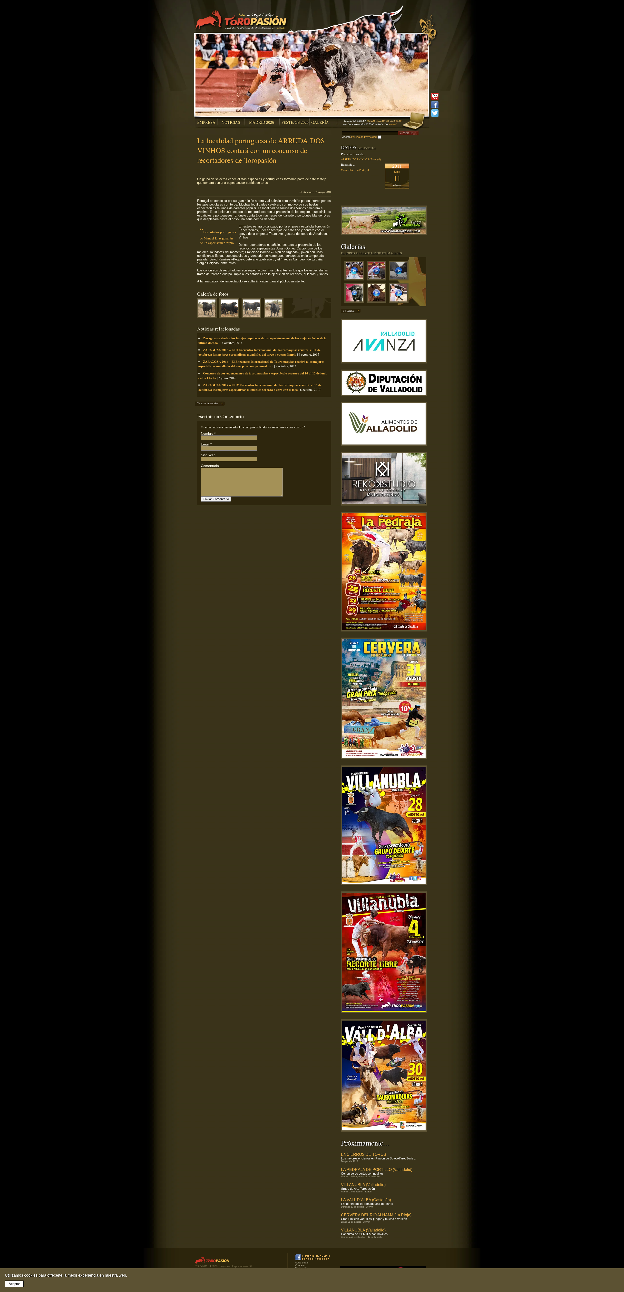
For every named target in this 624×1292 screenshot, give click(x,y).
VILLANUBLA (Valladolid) (363, 1185)
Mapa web (301, 1268)
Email (205, 444)
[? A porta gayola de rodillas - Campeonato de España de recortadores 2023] (400, 294)
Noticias (231, 122)
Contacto (300, 1265)
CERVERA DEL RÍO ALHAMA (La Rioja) (376, 1215)
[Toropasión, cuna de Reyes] (378, 294)
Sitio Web (208, 455)
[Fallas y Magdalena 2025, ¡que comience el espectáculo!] (400, 272)
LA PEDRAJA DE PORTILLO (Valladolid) (376, 1170)
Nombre (207, 433)
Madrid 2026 (261, 122)
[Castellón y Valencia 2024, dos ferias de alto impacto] (355, 294)
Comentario (210, 466)
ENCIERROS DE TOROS (363, 1154)
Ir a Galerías (348, 310)
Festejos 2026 (295, 122)
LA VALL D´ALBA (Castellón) (366, 1200)
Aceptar (14, 1284)
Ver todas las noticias (207, 403)
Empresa (206, 122)
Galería (320, 122)
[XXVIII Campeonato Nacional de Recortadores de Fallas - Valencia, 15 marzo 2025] (378, 272)
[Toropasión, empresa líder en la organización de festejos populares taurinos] (242, 21)
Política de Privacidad (364, 136)
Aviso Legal (301, 1262)
